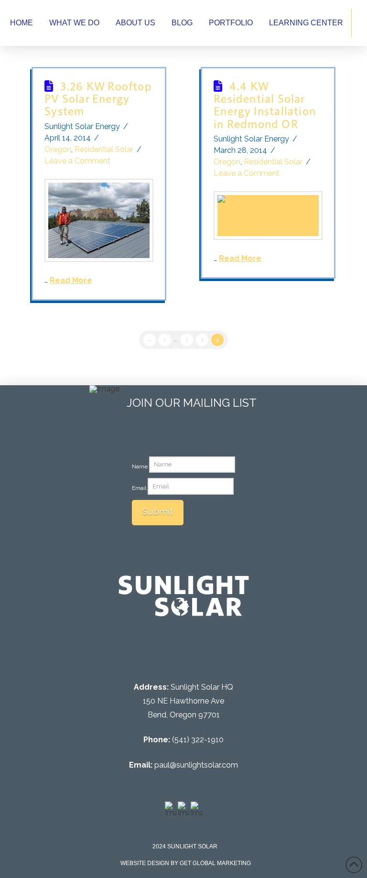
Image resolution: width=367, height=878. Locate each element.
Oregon (57, 149)
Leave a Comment (77, 160)
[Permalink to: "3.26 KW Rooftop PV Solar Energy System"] (98, 220)
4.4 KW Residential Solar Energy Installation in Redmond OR (265, 104)
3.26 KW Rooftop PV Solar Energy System (98, 98)
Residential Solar (104, 149)
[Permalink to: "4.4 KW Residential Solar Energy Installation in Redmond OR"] (267, 215)
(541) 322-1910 (198, 739)
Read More (71, 280)
